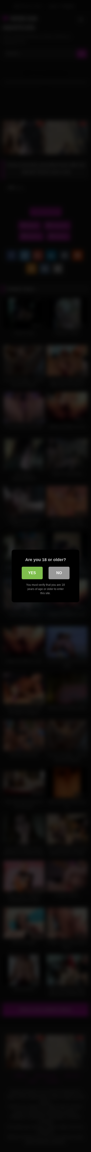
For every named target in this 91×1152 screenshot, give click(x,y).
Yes (32, 573)
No (59, 573)
